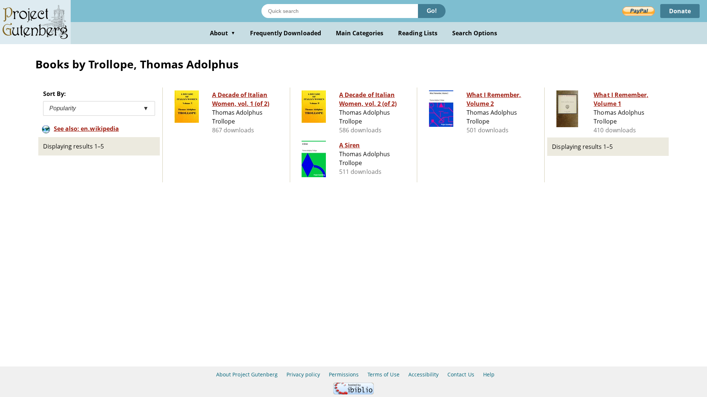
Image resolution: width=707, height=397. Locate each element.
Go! (432, 11)
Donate (680, 11)
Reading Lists (417, 33)
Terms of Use (383, 374)
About (222, 33)
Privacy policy (303, 374)
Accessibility (423, 374)
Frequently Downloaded (285, 33)
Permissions (344, 374)
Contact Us (460, 374)
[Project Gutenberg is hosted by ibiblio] (353, 392)
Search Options (474, 33)
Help (489, 374)
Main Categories (360, 33)
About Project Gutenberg (247, 374)
